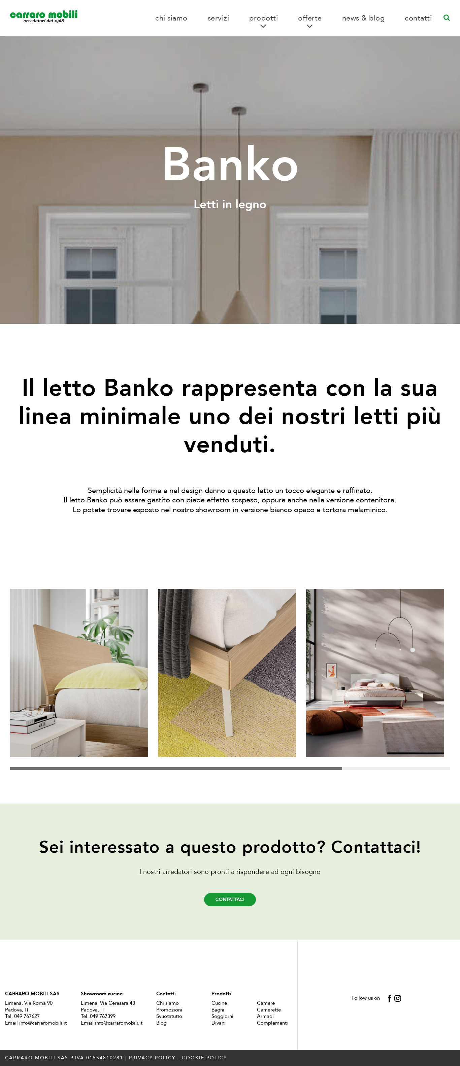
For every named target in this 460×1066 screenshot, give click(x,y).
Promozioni (169, 1009)
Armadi (265, 1016)
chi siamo (171, 18)
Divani (218, 1023)
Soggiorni (222, 1016)
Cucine (219, 1003)
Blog (161, 1023)
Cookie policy (204, 1058)
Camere (266, 1003)
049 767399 (103, 1016)
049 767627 (27, 1016)
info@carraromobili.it (43, 1023)
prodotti (263, 18)
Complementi (272, 1023)
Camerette (269, 1009)
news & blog (363, 18)
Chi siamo (167, 1003)
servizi (218, 18)
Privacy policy (152, 1058)
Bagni (217, 1009)
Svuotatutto (169, 1016)
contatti (418, 18)
